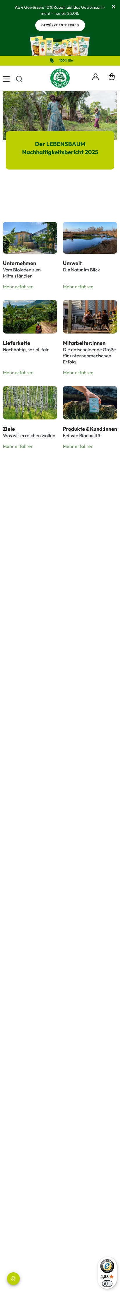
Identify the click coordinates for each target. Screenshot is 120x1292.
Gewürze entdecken (60, 25)
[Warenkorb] (111, 78)
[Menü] (6, 78)
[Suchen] (19, 78)
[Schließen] (113, 6)
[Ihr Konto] (95, 76)
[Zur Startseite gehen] (60, 78)
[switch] (107, 1283)
